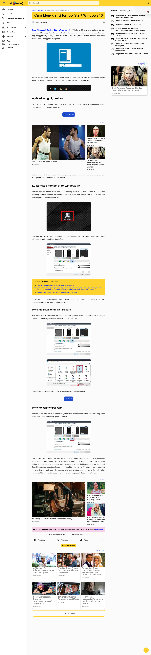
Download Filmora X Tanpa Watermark (129, 20)
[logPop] (146, 3)
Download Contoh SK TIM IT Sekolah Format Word (129, 49)
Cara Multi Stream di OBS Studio (127, 24)
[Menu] (4, 3)
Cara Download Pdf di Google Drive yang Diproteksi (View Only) (131, 16)
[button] (30, 3)
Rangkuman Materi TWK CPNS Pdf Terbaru (131, 54)
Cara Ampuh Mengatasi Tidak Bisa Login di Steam (130, 34)
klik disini (99, 529)
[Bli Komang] (16, 3)
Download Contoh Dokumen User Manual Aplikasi (57, 293)
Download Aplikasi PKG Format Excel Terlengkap (129, 44)
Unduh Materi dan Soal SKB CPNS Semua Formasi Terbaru (131, 39)
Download (70, 114)
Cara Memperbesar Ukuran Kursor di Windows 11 (56, 286)
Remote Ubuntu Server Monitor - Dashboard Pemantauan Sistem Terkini (130, 29)
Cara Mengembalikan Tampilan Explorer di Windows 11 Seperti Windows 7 (66, 289)
